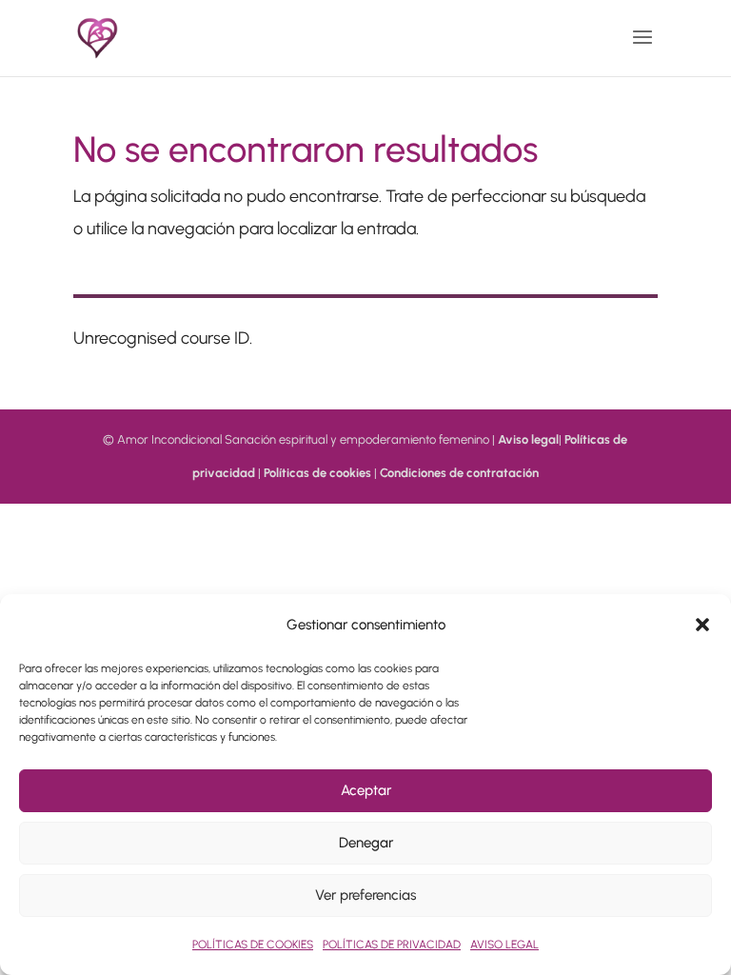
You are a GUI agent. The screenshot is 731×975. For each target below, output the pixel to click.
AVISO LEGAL (504, 944)
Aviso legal (528, 439)
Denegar (366, 842)
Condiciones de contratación (459, 473)
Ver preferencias (365, 895)
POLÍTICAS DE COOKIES (252, 944)
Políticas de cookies (317, 473)
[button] (702, 624)
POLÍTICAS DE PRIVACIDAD (392, 944)
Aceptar (366, 790)
